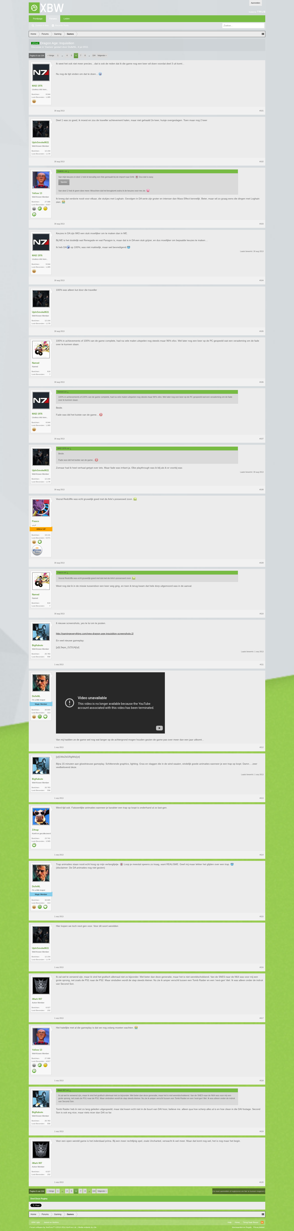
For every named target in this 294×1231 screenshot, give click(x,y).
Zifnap (35, 830)
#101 (261, 111)
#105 (261, 331)
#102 (261, 162)
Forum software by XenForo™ (53, 1227)
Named (35, 363)
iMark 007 (37, 999)
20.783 (47, 654)
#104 (261, 280)
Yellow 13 (37, 193)
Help (229, 1222)
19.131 (47, 535)
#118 (262, 1081)
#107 (261, 439)
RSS (262, 1222)
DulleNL (72, 47)
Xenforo (55, 1222)
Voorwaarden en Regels (242, 1227)
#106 (261, 382)
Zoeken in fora (41, 25)
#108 (261, 489)
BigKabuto (37, 645)
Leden (67, 19)
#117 (262, 1018)
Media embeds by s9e (87, 1227)
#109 (261, 563)
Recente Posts (62, 25)
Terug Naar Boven (250, 1222)
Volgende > (102, 55)
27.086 (47, 202)
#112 (262, 747)
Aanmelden (255, 3)
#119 (262, 1131)
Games (49, 47)
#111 (262, 664)
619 (48, 371)
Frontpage (38, 19)
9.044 (48, 94)
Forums (53, 19)
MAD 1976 (37, 86)
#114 (262, 855)
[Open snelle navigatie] (263, 34)
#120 (261, 1182)
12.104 (47, 151)
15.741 (47, 838)
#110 (262, 614)
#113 (262, 798)
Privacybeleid (258, 1227)
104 (93, 55)
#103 (261, 224)
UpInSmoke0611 (40, 142)
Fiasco (35, 521)
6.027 (48, 1007)
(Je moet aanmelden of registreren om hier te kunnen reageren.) (238, 1191)
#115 (262, 916)
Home (237, 1222)
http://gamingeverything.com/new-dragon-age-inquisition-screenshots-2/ (95, 633)
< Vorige (50, 55)
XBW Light (35, 1222)
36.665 (47, 710)
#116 (262, 967)
